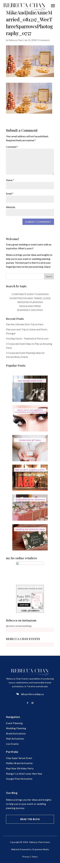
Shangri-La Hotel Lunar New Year (24, 773)
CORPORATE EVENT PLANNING (30, 294)
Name (10, 180)
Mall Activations (15, 738)
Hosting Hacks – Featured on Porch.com (27, 338)
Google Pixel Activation (19, 778)
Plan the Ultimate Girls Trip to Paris (24, 324)
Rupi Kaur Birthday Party (20, 768)
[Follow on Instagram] (32, 703)
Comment (12, 146)
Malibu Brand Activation (19, 763)
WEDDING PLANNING (30, 302)
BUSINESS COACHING (30, 309)
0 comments (44, 40)
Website (10, 207)
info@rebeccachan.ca (32, 694)
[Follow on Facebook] (27, 703)
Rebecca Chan (16, 40)
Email (9, 193)
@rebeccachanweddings (19, 625)
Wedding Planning (16, 728)
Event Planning (14, 723)
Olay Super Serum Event (19, 758)
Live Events (12, 743)
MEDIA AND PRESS (30, 306)
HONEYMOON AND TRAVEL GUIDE (30, 298)
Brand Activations (16, 733)
